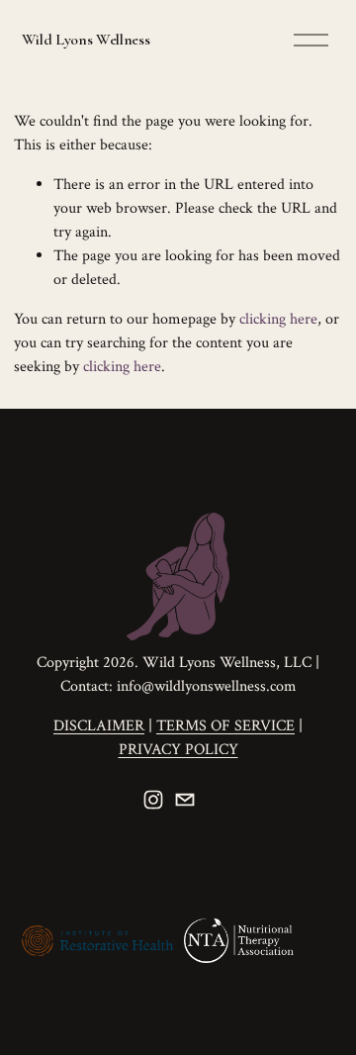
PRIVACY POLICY (178, 749)
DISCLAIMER (98, 726)
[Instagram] (153, 800)
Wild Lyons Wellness (86, 39)
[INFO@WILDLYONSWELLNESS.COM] (185, 800)
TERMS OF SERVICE (225, 726)
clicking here (278, 319)
